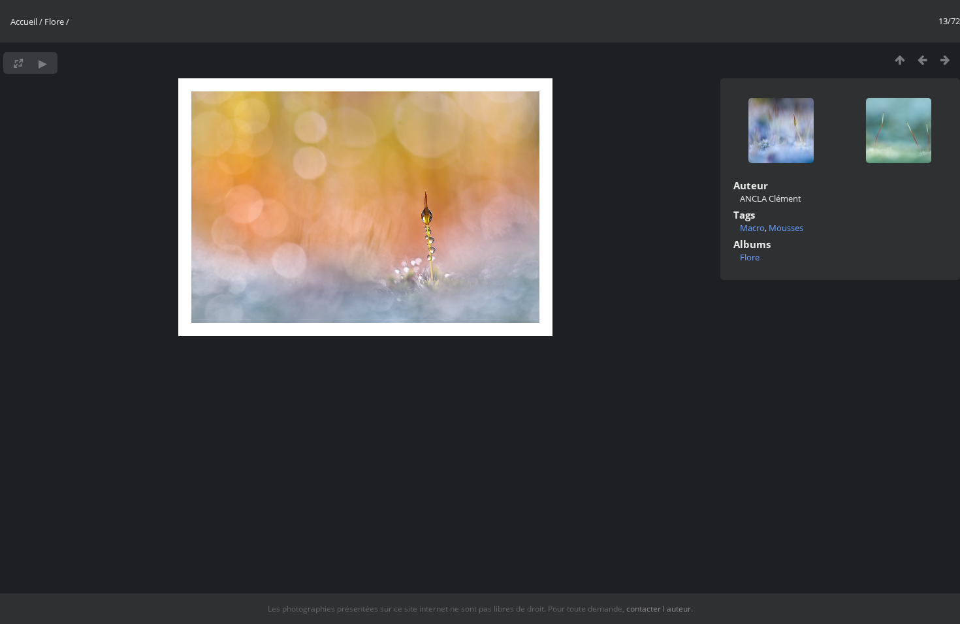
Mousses (786, 228)
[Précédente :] (922, 59)
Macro (752, 228)
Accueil (23, 21)
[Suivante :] (945, 59)
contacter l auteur (658, 608)
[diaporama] (42, 62)
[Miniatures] (899, 59)
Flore (54, 21)
